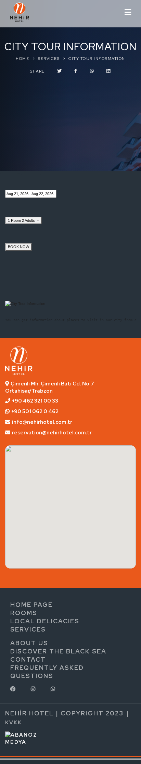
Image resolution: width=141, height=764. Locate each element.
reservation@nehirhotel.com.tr (52, 432)
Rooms (23, 613)
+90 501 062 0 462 (35, 411)
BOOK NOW (18, 247)
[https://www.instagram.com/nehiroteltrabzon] (34, 689)
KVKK (13, 722)
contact (28, 659)
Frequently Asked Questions (47, 672)
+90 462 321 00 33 (35, 400)
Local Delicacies (44, 621)
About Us (29, 643)
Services (28, 629)
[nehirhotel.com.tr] (19, 11)
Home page (31, 605)
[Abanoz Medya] (30, 738)
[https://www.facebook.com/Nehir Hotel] (13, 689)
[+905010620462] (54, 689)
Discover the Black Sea (58, 651)
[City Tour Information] (25, 304)
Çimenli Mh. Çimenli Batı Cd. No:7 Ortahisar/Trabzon (49, 387)
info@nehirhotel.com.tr (42, 422)
